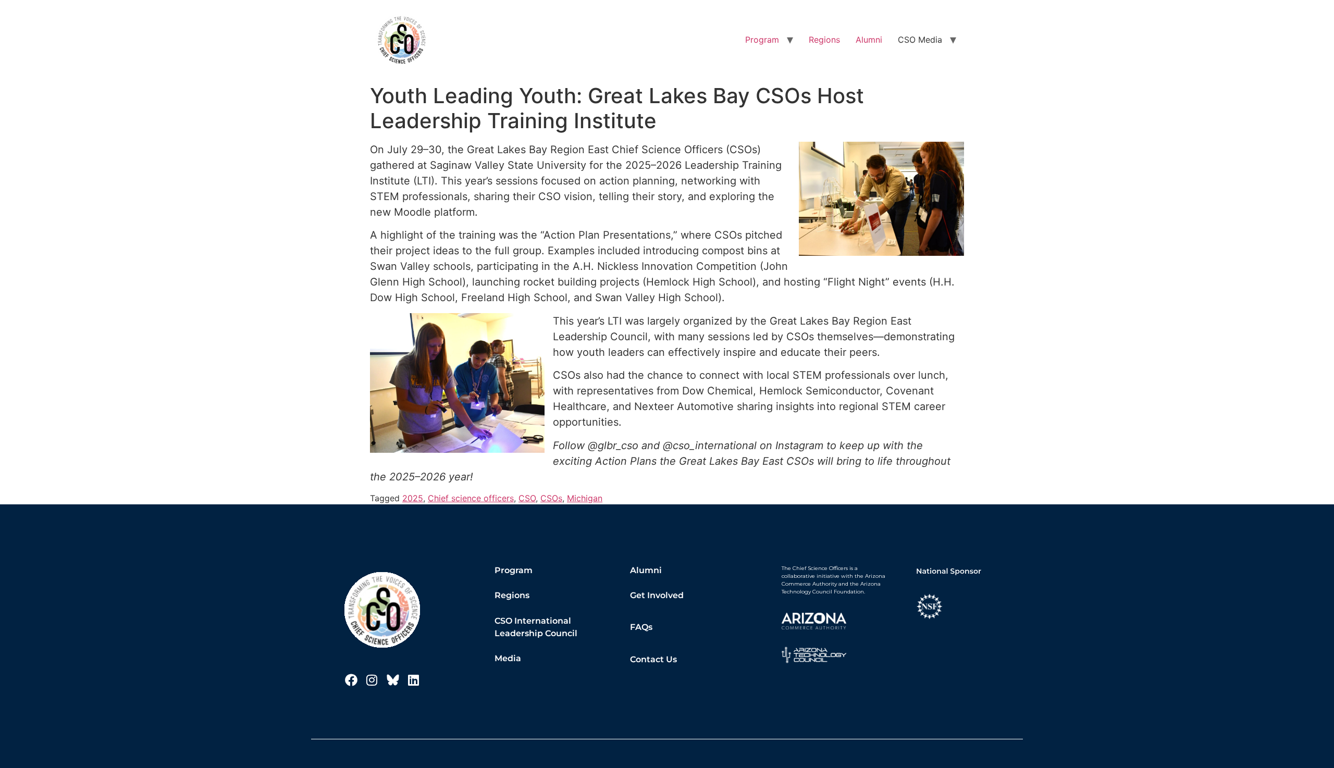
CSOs (551, 498)
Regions (824, 39)
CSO (527, 498)
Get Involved (657, 595)
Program (762, 39)
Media (508, 658)
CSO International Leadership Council (536, 627)
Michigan (584, 498)
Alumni (869, 39)
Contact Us (653, 659)
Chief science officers (471, 498)
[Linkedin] (413, 680)
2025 (412, 498)
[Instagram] (372, 680)
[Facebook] (351, 680)
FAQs (641, 627)
